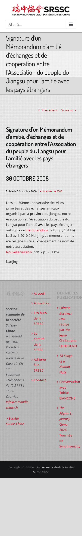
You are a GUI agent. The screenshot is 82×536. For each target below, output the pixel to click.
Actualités (41, 303)
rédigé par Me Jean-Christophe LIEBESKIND (66, 327)
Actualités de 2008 (51, 191)
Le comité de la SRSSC (39, 341)
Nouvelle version (19, 252)
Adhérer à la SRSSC (40, 365)
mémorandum (36, 230)
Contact (40, 380)
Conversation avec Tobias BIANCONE (66, 390)
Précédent (50, 110)
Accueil (39, 293)
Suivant (67, 110)
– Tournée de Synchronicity (66, 427)
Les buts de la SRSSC (40, 318)
